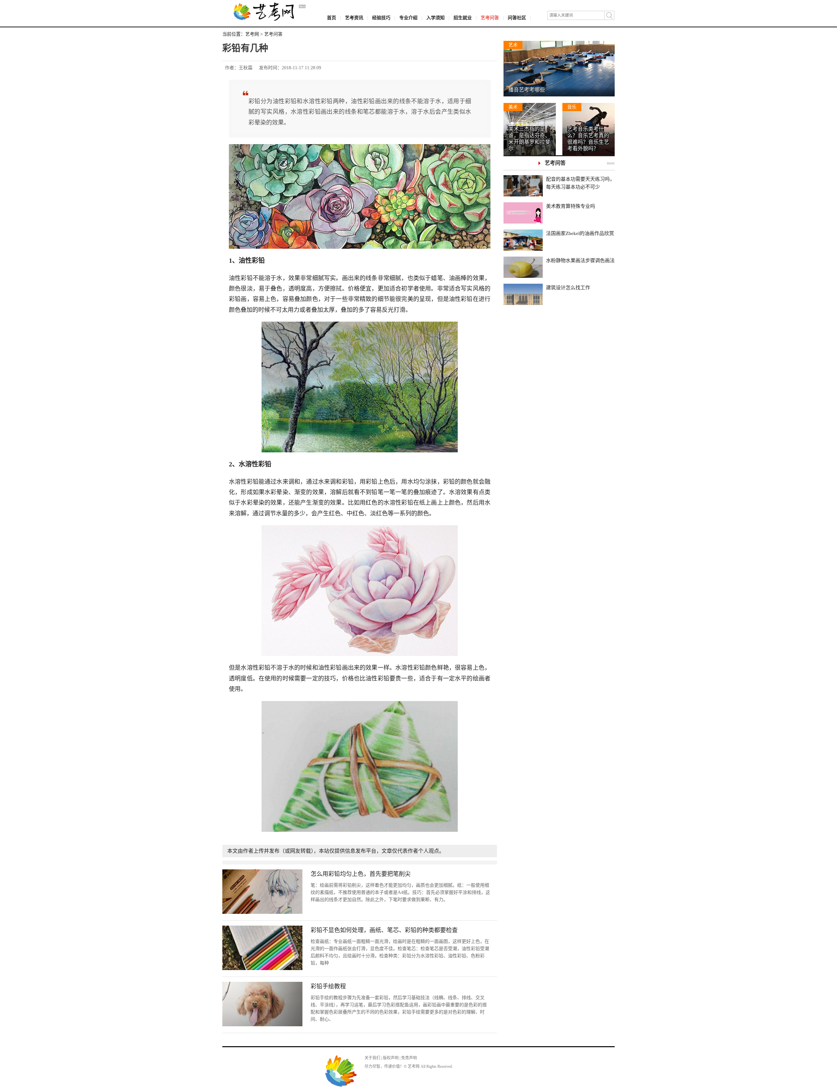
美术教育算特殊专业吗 (570, 206)
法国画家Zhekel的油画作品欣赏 (580, 233)
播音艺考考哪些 (526, 89)
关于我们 (372, 1058)
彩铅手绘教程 (328, 986)
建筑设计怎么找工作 (568, 287)
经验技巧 (381, 17)
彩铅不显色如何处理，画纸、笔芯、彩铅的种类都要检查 (384, 930)
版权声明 (391, 1058)
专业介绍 (408, 17)
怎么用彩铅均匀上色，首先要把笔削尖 (361, 874)
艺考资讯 (354, 17)
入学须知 (435, 17)
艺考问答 (490, 17)
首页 (331, 17)
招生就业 (462, 17)
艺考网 (252, 34)
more (611, 163)
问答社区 (517, 17)
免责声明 (409, 1058)
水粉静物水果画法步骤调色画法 (580, 260)
